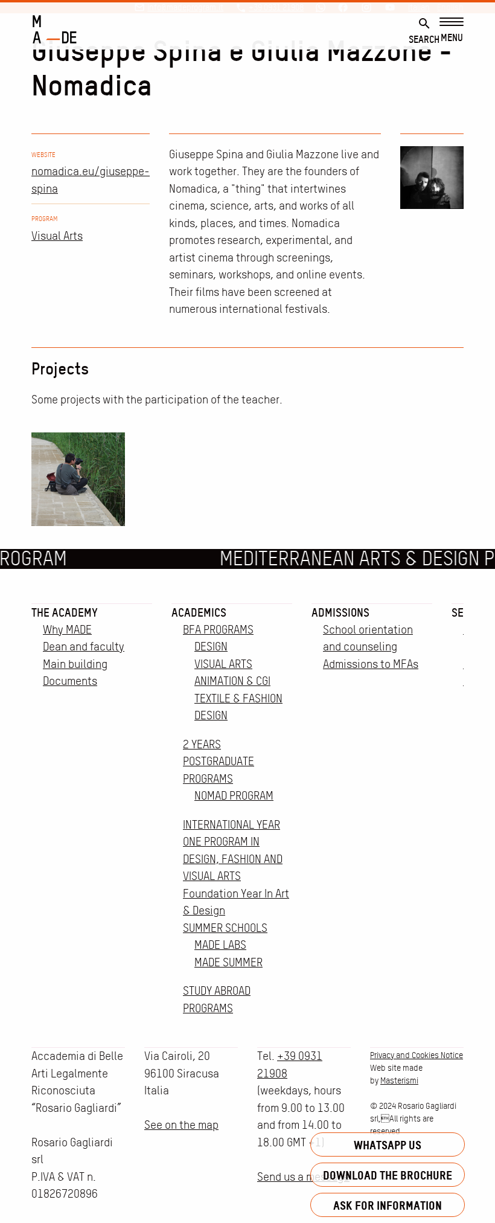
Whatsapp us (387, 1145)
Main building (75, 664)
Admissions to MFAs (370, 664)
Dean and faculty (83, 646)
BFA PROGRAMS (218, 630)
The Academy (64, 612)
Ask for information (387, 1205)
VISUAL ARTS (223, 664)
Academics (198, 612)
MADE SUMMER (228, 962)
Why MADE (67, 630)
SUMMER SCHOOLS (225, 928)
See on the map (181, 1125)
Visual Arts (57, 236)
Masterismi (399, 1080)
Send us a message (303, 1177)
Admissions (340, 612)
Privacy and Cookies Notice (416, 1055)
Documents (70, 681)
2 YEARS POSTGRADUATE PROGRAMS (218, 761)
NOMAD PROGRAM (233, 796)
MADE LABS (220, 945)
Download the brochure (387, 1175)
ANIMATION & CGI (232, 681)
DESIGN (211, 646)
